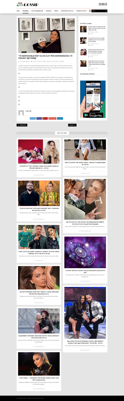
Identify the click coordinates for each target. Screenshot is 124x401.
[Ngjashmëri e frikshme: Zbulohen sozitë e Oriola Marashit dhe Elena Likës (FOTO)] (39, 320)
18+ (90, 11)
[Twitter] (100, 4)
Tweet (33, 118)
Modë (56, 11)
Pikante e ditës (81, 11)
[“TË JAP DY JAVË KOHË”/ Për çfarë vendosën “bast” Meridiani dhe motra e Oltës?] (39, 193)
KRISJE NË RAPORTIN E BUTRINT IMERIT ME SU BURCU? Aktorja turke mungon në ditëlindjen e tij (96, 63)
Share (39, 118)
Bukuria (48, 11)
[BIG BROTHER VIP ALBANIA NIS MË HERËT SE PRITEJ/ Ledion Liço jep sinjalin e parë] (83, 29)
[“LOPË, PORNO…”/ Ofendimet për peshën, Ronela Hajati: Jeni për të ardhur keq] (39, 364)
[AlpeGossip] (27, 4)
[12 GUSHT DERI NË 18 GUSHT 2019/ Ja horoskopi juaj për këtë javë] (85, 252)
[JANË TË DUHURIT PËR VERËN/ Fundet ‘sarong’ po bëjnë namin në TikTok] (85, 149)
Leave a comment (59, 61)
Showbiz (25, 11)
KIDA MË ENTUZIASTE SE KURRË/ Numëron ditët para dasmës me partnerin (96, 39)
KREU (18, 11)
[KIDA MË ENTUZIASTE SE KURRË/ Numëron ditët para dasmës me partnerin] (83, 40)
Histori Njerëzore (37, 11)
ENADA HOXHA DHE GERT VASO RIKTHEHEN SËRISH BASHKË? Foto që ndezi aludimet (96, 51)
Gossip (34, 61)
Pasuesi (71, 125)
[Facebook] (103, 4)
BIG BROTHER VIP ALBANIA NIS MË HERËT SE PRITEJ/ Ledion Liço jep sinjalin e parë (96, 28)
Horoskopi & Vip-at (67, 11)
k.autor (51, 61)
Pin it (46, 118)
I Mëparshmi (23, 125)
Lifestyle (39, 61)
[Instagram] (106, 4)
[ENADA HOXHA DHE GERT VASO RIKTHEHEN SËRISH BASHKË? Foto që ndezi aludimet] (83, 52)
